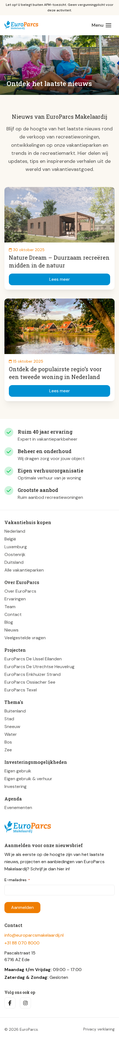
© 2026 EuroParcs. (21, 1029)
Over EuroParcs (20, 591)
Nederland (14, 531)
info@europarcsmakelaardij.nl (34, 935)
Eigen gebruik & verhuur (28, 779)
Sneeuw (12, 726)
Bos (8, 742)
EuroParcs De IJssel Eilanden (33, 659)
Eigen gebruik (17, 771)
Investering (15, 786)
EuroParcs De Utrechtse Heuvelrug (39, 666)
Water (10, 734)
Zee (8, 750)
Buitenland (15, 711)
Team (9, 607)
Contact (13, 614)
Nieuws (11, 630)
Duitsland (14, 562)
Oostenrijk (14, 554)
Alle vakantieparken (24, 570)
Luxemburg (15, 547)
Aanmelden (22, 907)
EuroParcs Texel (20, 690)
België (10, 539)
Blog (8, 622)
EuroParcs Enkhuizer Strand (32, 674)
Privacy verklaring (99, 1029)
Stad (9, 719)
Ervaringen (15, 599)
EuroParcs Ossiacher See (29, 682)
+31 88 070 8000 (22, 943)
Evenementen (18, 807)
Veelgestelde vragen (25, 638)
